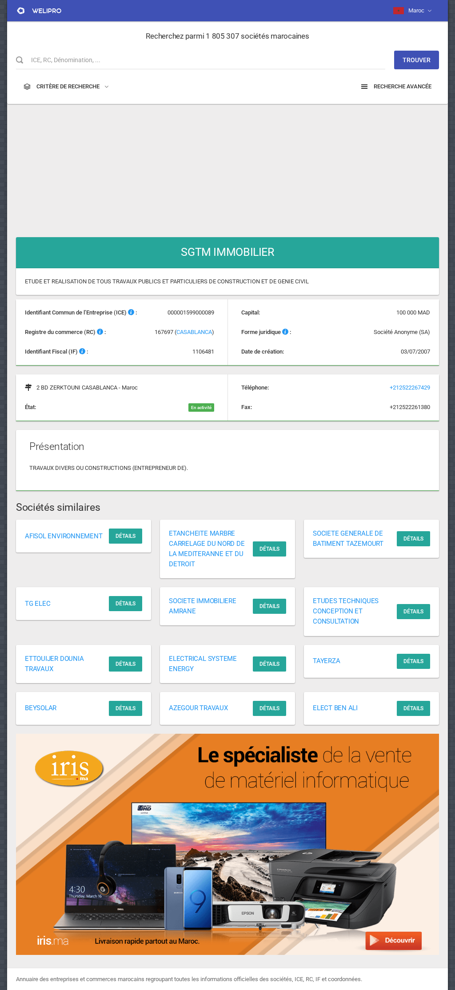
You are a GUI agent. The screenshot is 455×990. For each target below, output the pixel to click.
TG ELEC (37, 604)
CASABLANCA (194, 332)
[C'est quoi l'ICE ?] (131, 312)
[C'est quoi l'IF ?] (82, 351)
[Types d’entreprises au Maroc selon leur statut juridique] (285, 332)
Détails (126, 536)
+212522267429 (410, 387)
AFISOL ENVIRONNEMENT (64, 536)
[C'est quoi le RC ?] (100, 332)
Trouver (417, 60)
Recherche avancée (401, 86)
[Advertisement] (227, 166)
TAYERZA (326, 661)
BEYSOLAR (40, 708)
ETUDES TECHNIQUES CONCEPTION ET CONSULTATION (346, 611)
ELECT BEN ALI (335, 708)
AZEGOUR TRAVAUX (198, 708)
